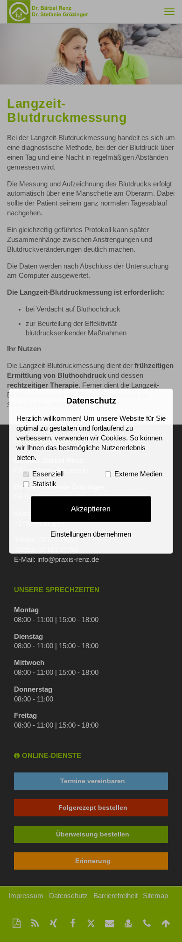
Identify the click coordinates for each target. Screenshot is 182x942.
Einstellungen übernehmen (90, 534)
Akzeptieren (91, 508)
